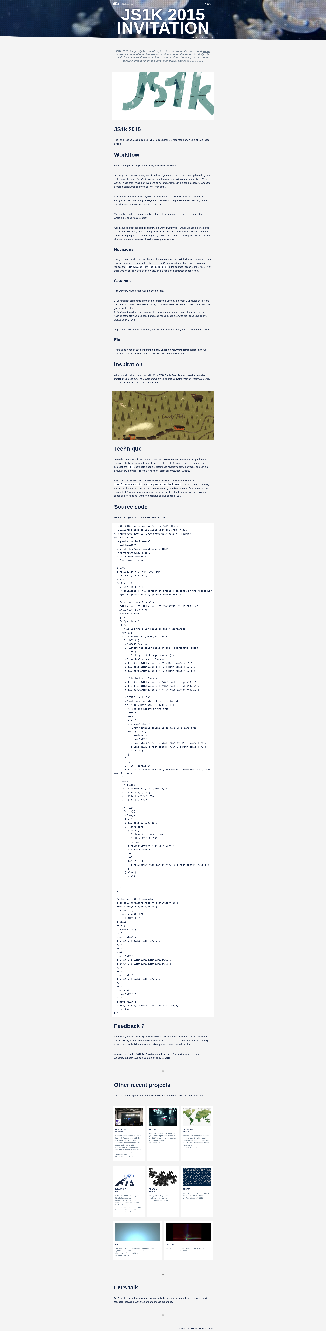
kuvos (206, 51)
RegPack (151, 200)
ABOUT (209, 4)
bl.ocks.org (167, 239)
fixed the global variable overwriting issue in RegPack (172, 349)
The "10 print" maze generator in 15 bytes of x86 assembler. (196, 1193)
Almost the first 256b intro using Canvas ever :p (185, 1247)
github (161, 1298)
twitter (152, 1298)
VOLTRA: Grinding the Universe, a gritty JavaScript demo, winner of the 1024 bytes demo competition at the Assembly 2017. (163, 1136)
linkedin (170, 1298)
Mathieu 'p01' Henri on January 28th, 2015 (196, 1328)
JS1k (152, 140)
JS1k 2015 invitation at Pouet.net (154, 1054)
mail (146, 1298)
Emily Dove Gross (175, 375)
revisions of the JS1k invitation (176, 259)
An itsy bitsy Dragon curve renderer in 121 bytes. (159, 1194)
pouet (181, 1298)
